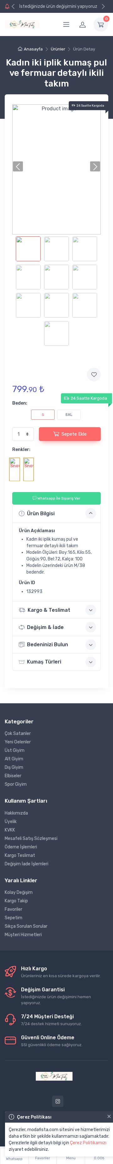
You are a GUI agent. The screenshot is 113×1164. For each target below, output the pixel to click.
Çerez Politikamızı (88, 1143)
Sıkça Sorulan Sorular (26, 926)
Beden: (19, 403)
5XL (69, 414)
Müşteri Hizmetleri (23, 934)
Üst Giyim (14, 750)
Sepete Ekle (74, 434)
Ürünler (58, 49)
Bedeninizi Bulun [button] (47, 645)
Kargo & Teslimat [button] (49, 610)
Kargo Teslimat (20, 855)
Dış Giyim (14, 767)
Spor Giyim (16, 784)
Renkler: (21, 449)
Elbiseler (13, 776)
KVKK (10, 830)
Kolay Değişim (19, 892)
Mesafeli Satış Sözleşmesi (31, 838)
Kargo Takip (16, 901)
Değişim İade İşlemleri (26, 864)
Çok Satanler (18, 733)
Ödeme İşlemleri (21, 847)
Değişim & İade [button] (45, 627)
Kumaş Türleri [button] (44, 662)
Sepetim (13, 917)
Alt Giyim (14, 759)
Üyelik (11, 821)
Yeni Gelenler (18, 742)
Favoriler (13, 909)
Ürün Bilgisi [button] (41, 513)
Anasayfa (33, 49)
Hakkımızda (16, 813)
